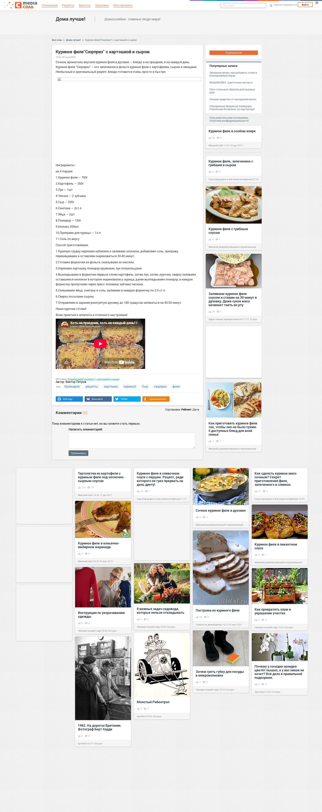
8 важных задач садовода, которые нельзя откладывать (160, 610)
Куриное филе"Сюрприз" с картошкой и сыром (111, 40)
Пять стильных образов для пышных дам (232, 91)
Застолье (260, 691)
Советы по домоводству (209, 624)
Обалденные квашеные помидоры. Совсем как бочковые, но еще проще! (232, 107)
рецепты (92, 386)
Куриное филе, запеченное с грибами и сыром (231, 163)
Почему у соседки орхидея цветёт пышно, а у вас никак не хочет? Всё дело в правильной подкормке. (279, 671)
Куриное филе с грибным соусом (228, 230)
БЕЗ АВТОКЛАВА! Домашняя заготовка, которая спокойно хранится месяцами (219, 782)
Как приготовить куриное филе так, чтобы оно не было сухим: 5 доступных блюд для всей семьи (233, 428)
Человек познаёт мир (148, 626)
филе (176, 386)
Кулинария (72, 386)
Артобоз (141, 716)
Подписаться (233, 52)
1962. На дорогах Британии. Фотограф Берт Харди (99, 727)
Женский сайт (216, 145)
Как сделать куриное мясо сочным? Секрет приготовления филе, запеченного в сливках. (275, 478)
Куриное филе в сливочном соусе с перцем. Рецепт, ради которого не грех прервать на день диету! (160, 478)
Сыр (145, 386)
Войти (305, 4)
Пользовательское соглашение (228, 117)
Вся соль (57, 40)
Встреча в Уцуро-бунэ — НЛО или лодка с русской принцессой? (218, 735)
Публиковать (78, 453)
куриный (130, 386)
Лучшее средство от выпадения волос (232, 99)
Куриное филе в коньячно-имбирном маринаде (98, 545)
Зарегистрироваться (285, 4)
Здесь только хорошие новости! (226, 319)
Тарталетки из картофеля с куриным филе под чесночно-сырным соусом (101, 477)
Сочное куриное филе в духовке (221, 510)
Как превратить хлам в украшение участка (273, 611)
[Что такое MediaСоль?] (316, 2)
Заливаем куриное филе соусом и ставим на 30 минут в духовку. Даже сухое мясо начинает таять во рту (233, 299)
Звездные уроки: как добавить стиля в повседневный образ (233, 74)
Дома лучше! (70, 19)
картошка (111, 386)
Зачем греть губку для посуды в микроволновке (220, 673)
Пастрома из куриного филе (218, 610)
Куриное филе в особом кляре (232, 131)
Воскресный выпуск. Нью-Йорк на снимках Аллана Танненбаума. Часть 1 (280, 788)
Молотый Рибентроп (153, 702)
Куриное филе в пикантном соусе (276, 546)
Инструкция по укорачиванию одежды (101, 614)
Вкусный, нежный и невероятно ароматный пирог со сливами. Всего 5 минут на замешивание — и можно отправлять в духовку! (160, 734)
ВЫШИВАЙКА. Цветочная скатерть (231, 82)
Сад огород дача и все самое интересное (230, 179)
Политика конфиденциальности (229, 120)
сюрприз (160, 386)
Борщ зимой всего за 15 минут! (43, 744)
